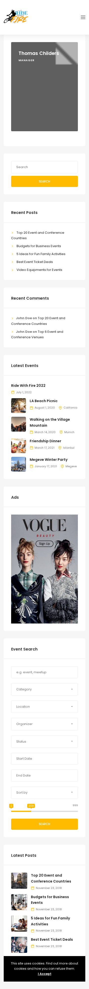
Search (44, 181)
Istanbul (68, 448)
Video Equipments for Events (39, 269)
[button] (44, 689)
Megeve (71, 466)
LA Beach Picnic (44, 400)
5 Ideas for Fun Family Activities (41, 254)
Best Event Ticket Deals (35, 262)
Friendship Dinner (45, 441)
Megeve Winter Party (48, 459)
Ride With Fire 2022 (28, 385)
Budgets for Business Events (39, 246)
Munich (69, 432)
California (70, 408)
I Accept (44, 974)
